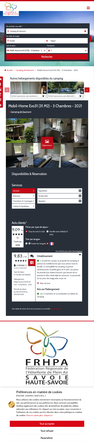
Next (87, 89)
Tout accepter (47, 423)
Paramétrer (47, 437)
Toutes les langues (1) (39, 243)
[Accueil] (11, 7)
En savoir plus (56, 309)
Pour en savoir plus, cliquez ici (39, 415)
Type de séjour (11, 46)
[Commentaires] (31, 256)
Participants (50, 46)
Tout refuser (47, 430)
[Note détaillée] (31, 262)
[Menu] (88, 8)
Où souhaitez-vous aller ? (14, 26)
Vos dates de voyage (12, 36)
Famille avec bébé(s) (58, 233)
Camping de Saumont (20, 111)
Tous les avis (36, 231)
